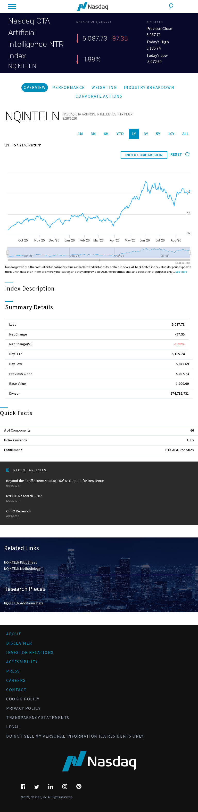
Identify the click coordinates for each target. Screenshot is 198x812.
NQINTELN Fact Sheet (20, 562)
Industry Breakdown (149, 87)
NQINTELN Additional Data (23, 603)
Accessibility (22, 662)
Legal (13, 727)
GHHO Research (18, 514)
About (13, 634)
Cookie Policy (22, 699)
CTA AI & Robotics (179, 450)
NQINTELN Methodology (22, 568)
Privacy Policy (23, 708)
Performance (68, 87)
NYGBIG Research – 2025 (25, 498)
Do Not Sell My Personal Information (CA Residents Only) (75, 736)
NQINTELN (22, 66)
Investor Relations (30, 652)
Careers (16, 680)
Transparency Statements (37, 718)
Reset (176, 154)
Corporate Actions (99, 96)
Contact (16, 690)
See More (181, 272)
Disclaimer (19, 643)
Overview (35, 87)
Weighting (104, 87)
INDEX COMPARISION (144, 155)
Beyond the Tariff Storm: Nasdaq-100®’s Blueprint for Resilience (55, 483)
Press (13, 671)
